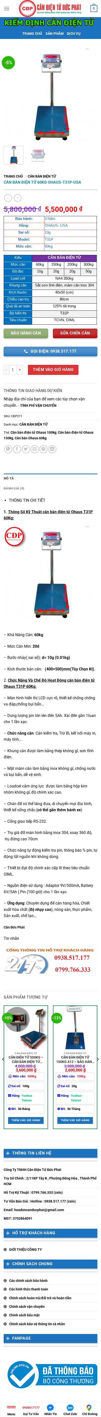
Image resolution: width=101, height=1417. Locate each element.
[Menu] (7, 8)
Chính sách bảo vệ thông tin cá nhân (37, 1324)
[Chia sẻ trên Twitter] (26, 449)
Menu (11, 1414)
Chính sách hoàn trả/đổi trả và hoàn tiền (40, 1298)
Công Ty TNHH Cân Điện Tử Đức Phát (32, 1170)
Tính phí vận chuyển (38, 406)
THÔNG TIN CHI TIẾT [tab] (27, 500)
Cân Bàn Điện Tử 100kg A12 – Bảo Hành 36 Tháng (75, 1059)
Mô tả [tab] (9, 478)
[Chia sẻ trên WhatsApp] (8, 449)
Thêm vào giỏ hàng (53, 369)
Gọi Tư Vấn (30, 1411)
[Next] (89, 95)
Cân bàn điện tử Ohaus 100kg (33, 432)
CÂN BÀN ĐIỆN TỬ (42, 176)
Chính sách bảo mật (24, 1315)
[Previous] (11, 95)
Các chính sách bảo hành (28, 1281)
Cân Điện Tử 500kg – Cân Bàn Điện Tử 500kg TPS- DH (26, 1059)
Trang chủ (32, 34)
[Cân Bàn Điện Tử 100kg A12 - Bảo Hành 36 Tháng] (75, 1027)
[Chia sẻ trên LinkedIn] (52, 449)
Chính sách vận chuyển (27, 1307)
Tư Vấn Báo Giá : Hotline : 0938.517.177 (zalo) (40, 1201)
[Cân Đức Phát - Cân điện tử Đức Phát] (50, 8)
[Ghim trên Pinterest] (43, 449)
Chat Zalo (70, 1414)
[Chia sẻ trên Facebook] (17, 449)
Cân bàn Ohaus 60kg (31, 438)
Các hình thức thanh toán (28, 1289)
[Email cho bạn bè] (35, 449)
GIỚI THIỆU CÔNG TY (25, 1249)
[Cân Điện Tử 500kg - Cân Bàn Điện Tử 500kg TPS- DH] (26, 1027)
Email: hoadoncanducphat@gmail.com (34, 1210)
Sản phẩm (54, 34)
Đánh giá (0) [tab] (14, 488)
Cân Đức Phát (14, 927)
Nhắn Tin (50, 1414)
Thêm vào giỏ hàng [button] (26, 1120)
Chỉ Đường (89, 1414)
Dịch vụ (73, 34)
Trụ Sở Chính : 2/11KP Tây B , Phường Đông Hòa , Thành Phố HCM (50, 1181)
